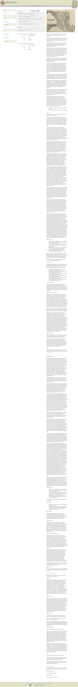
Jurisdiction (6, 24)
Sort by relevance (21, 30)
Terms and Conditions (49, 683)
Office (5, 18)
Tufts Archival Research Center (40, 683)
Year (5, 16)
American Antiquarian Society (30, 683)
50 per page (29, 30)
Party (5, 30)
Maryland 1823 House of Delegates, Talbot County (26, 43)
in (30, 10)
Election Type (6, 41)
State (5, 10)
